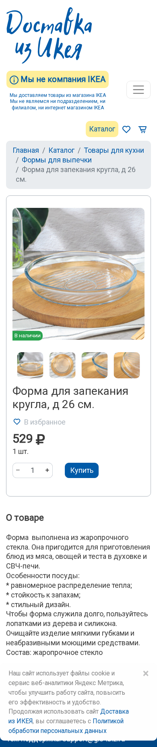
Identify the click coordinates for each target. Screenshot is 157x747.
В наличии (27, 335)
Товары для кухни (114, 150)
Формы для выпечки (57, 160)
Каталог (102, 129)
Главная (25, 150)
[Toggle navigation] (138, 90)
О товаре (25, 518)
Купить (81, 470)
